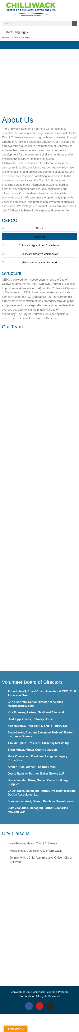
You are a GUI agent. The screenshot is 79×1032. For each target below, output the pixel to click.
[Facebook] (29, 1006)
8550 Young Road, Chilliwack (39, 954)
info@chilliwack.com (39, 963)
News (39, 228)
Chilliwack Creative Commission (39, 253)
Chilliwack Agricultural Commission (39, 245)
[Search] (74, 23)
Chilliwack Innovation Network (39, 262)
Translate (25, 37)
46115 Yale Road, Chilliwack (39, 916)
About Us (39, 236)
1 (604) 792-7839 (39, 924)
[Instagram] (50, 1006)
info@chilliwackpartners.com (39, 928)
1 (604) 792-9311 (39, 958)
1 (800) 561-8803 (39, 920)
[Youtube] (39, 1006)
